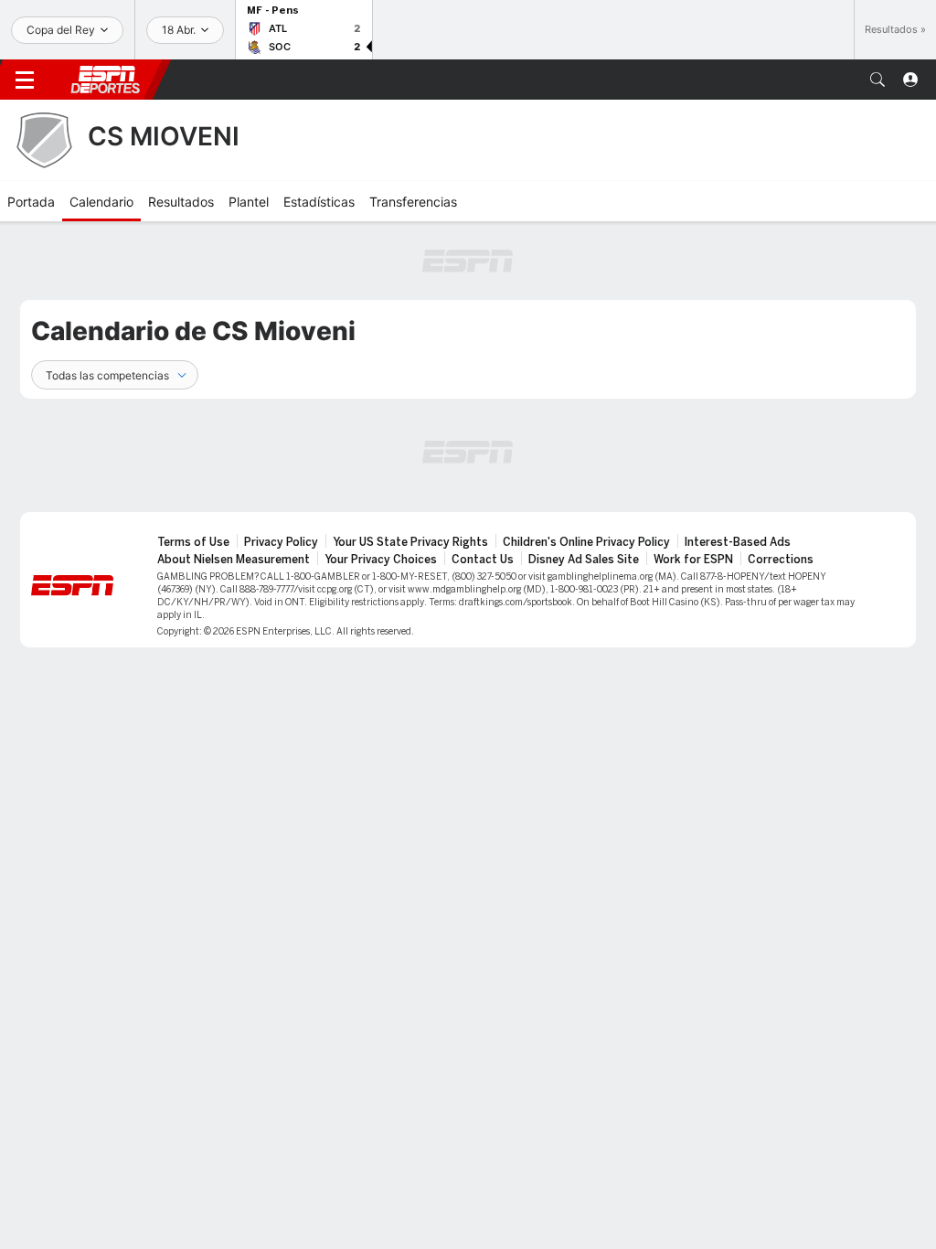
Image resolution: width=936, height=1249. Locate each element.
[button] (877, 79)
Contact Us (483, 559)
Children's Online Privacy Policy (586, 542)
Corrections (781, 559)
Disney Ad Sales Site (583, 559)
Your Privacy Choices (380, 559)
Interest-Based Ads (738, 542)
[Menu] (24, 79)
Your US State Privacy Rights (410, 542)
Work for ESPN (693, 559)
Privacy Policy (281, 542)
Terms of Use (193, 542)
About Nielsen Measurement (233, 559)
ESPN (105, 79)
